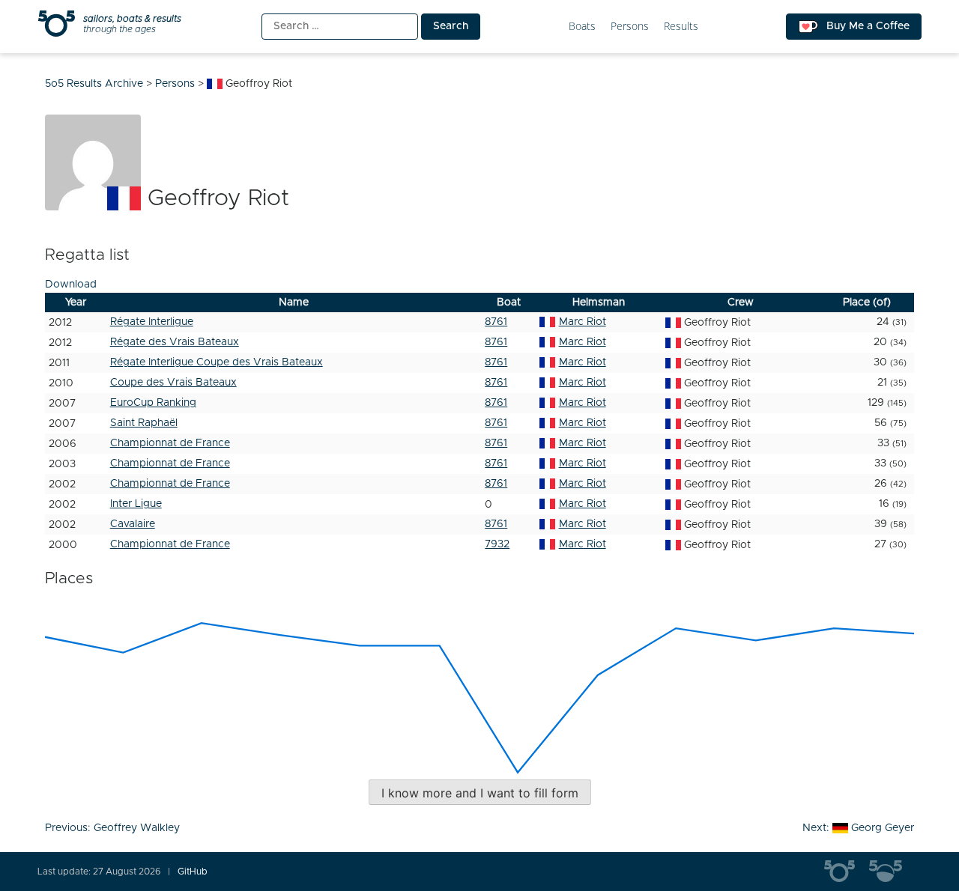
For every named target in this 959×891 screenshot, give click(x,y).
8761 (496, 322)
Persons (630, 26)
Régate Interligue (151, 322)
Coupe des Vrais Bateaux (173, 382)
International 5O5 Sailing (846, 871)
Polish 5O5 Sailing (891, 871)
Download (71, 284)
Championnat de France (170, 443)
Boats (582, 26)
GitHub (193, 871)
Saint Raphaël (144, 423)
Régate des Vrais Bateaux (174, 342)
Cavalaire (132, 524)
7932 (497, 544)
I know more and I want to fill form (479, 792)
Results (681, 26)
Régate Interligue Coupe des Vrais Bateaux (216, 362)
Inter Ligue (136, 504)
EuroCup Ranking (153, 403)
